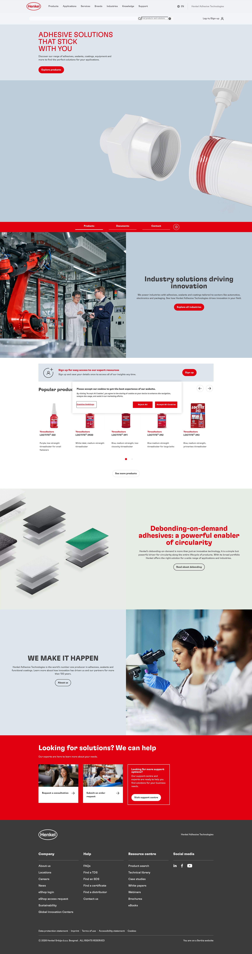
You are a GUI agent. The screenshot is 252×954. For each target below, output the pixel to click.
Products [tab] (89, 226)
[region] (127, 397)
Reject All (143, 405)
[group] (126, 128)
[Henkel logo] (34, 6)
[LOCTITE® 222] (54, 427)
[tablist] (122, 227)
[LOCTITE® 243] (198, 427)
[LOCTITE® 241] (126, 427)
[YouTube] (189, 865)
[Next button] (207, 388)
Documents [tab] (122, 226)
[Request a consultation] (58, 783)
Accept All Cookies (166, 405)
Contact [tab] (156, 226)
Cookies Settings (85, 404)
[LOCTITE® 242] (161, 427)
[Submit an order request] (103, 783)
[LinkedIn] (175, 865)
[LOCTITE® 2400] (90, 427)
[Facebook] (182, 865)
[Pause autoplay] (176, 227)
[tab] (126, 459)
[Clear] (170, 19)
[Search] (139, 19)
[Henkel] (47, 834)
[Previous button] (198, 388)
